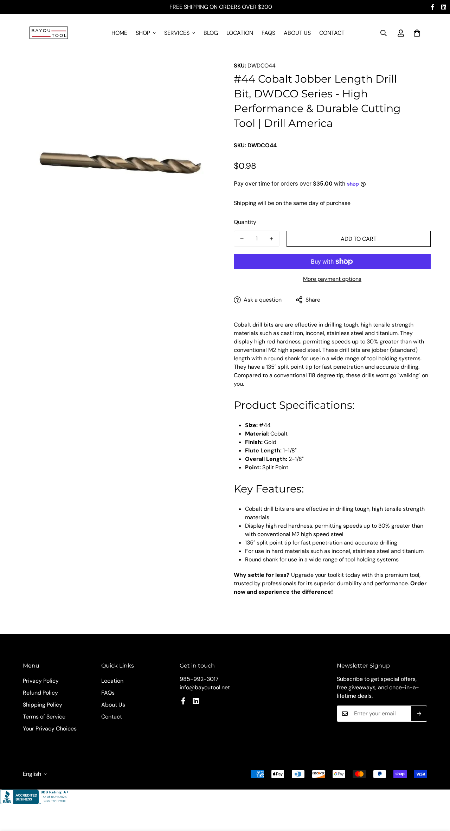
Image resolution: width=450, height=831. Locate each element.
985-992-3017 (199, 679)
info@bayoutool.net (205, 687)
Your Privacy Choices (50, 728)
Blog (211, 33)
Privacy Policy (41, 680)
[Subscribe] (419, 714)
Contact (332, 33)
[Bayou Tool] (49, 33)
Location (239, 33)
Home (119, 33)
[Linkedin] (443, 7)
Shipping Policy (42, 704)
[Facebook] (432, 7)
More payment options (332, 279)
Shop (143, 33)
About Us (297, 33)
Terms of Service (44, 716)
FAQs (268, 33)
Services (176, 33)
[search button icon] (383, 33)
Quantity (245, 222)
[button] (417, 33)
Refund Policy (40, 692)
